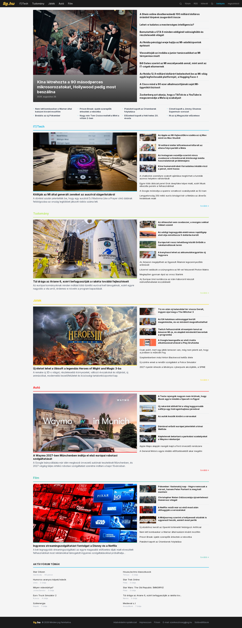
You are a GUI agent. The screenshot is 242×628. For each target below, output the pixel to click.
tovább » (204, 206)
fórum (188, 3)
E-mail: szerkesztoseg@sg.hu (177, 622)
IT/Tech (23, 3)
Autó (61, 3)
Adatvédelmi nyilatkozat (125, 622)
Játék (51, 3)
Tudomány (38, 3)
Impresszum (145, 622)
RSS (196, 3)
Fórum (157, 622)
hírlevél (204, 3)
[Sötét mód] (212, 3)
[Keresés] (180, 3)
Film (70, 3)
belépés (220, 3)
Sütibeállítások (202, 622)
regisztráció (233, 3)
